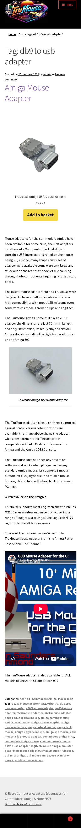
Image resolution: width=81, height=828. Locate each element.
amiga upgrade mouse (29, 732)
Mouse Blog (65, 699)
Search (40, 821)
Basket (62, 817)
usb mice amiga (15, 755)
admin (47, 74)
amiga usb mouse (57, 732)
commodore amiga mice (58, 736)
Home (12, 34)
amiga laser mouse (17, 722)
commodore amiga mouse (22, 741)
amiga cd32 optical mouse (22, 718)
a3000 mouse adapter (40, 708)
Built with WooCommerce (23, 804)
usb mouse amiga (38, 755)
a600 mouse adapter (57, 713)
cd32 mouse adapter (28, 736)
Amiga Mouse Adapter (27, 92)
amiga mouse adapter (45, 722)
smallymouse (50, 751)
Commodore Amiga (44, 699)
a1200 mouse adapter (26, 703)
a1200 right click (51, 703)
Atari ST (25, 699)
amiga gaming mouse (54, 718)
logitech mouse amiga (45, 746)
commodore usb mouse (55, 741)
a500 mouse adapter (30, 713)
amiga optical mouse (41, 727)
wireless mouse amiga (29, 760)
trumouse (66, 751)
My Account (13, 821)
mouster (66, 746)
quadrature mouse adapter (22, 751)
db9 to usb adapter (17, 746)
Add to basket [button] (40, 215)
